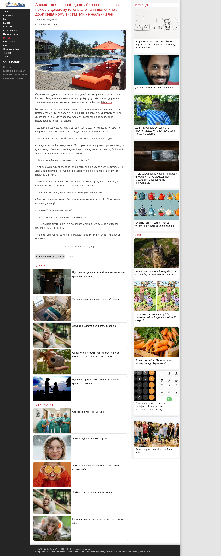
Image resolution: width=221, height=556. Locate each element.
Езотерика (8, 15)
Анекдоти (80, 246)
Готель (70, 246)
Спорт (6, 45)
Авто (5, 11)
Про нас (7, 67)
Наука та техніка (10, 34)
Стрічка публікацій (11, 62)
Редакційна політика (13, 78)
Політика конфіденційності (16, 74)
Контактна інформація (14, 71)
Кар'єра (6, 23)
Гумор (91, 246)
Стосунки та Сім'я (11, 49)
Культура (7, 26)
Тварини (7, 53)
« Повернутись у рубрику (50, 256)
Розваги (6, 38)
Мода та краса (10, 30)
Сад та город (9, 41)
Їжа (4, 19)
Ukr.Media (106, 102)
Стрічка (71, 256)
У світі (6, 56)
